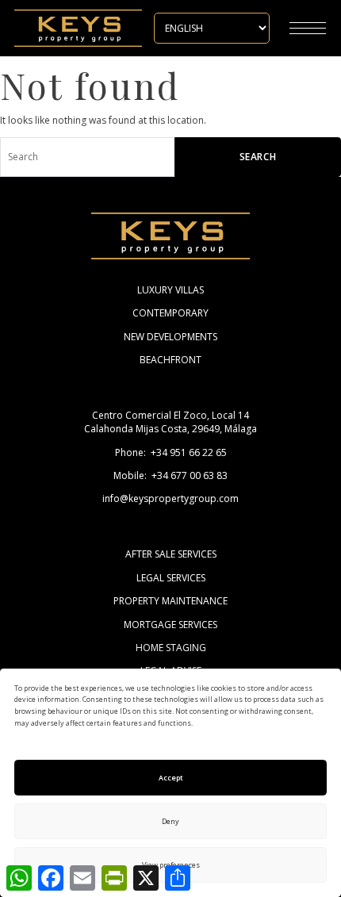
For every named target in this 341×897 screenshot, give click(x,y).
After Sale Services (170, 554)
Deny (170, 821)
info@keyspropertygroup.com (170, 498)
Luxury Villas (170, 290)
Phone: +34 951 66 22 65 (171, 452)
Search (258, 156)
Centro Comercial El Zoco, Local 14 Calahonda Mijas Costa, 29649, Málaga (170, 421)
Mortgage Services (170, 624)
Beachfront (170, 359)
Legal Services (170, 578)
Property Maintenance (170, 601)
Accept (171, 777)
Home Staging (171, 647)
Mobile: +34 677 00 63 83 (170, 475)
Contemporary (170, 313)
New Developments (170, 336)
